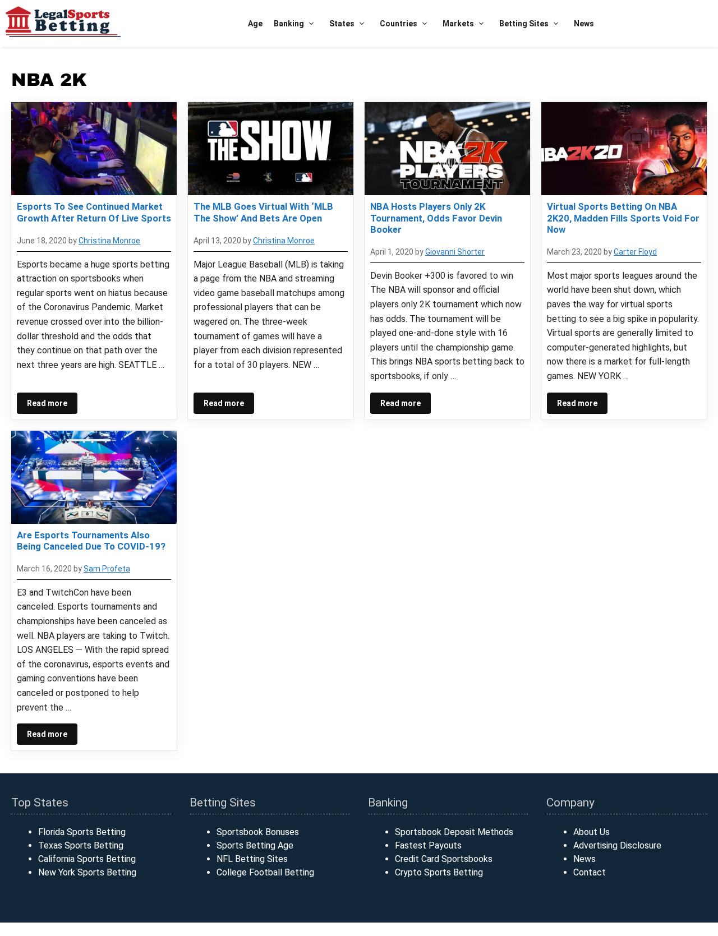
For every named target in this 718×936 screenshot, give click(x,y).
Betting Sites (524, 23)
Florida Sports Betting (82, 832)
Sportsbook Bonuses (258, 832)
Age (255, 23)
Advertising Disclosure (617, 845)
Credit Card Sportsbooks (444, 859)
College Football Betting (265, 872)
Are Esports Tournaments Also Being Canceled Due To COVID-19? (91, 540)
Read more (47, 403)
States (342, 23)
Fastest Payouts (428, 845)
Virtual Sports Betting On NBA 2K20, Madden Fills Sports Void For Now (623, 217)
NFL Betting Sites (252, 859)
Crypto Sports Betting (439, 872)
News (584, 23)
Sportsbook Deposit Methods (454, 832)
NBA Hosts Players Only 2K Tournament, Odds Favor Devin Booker (436, 217)
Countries (398, 23)
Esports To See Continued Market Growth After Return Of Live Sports (94, 212)
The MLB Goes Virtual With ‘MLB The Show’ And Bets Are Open (263, 212)
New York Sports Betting (87, 872)
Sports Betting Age (255, 845)
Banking (289, 23)
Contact (589, 872)
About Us (591, 832)
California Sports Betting (87, 859)
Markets (458, 23)
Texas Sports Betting (80, 845)
